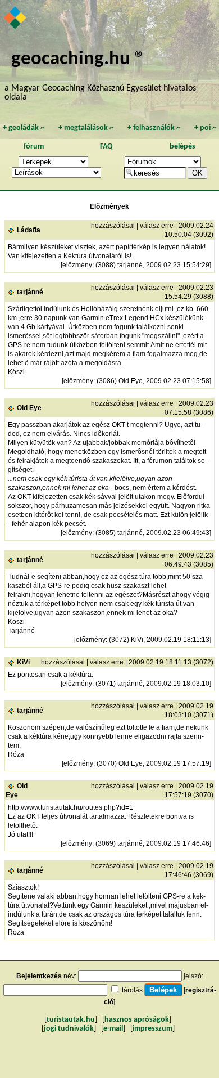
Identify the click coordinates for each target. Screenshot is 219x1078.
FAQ (106, 146)
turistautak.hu (71, 1019)
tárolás (132, 990)
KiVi (23, 662)
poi (205, 128)
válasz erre (157, 226)
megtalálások (86, 128)
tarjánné (30, 292)
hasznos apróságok (136, 1019)
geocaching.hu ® (78, 59)
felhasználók (154, 128)
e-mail (113, 1028)
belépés (182, 146)
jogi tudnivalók (69, 1028)
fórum (34, 146)
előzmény (77, 265)
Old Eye (29, 408)
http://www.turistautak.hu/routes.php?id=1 (70, 807)
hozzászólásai (113, 226)
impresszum (152, 1028)
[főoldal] (16, 19)
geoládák (23, 128)
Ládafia (28, 230)
